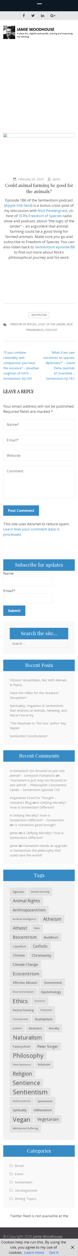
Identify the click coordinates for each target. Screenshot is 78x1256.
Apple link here (18, 205)
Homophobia (20, 1019)
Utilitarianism (43, 1110)
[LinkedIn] (42, 15)
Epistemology (51, 992)
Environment (53, 983)
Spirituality (20, 1110)
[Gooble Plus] (53, 15)
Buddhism (51, 937)
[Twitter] (33, 15)
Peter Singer (47, 1046)
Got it (53, 1252)
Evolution (40, 1000)
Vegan (21, 1119)
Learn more (34, 1252)
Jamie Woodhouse (47, 1236)
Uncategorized (26, 1190)
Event (19, 1174)
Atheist (20, 928)
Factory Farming (23, 1010)
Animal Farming (40, 891)
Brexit (19, 1165)
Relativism (44, 1064)
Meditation (35, 1028)
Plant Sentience (22, 1064)
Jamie (56, 179)
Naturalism (27, 1037)
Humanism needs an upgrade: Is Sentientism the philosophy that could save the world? (39, 850)
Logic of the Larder (51, 324)
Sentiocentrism (22, 1101)
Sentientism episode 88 (55, 246)
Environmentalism (23, 991)
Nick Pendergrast (52, 210)
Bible (37, 928)
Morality (54, 1028)
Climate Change (25, 964)
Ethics (20, 1001)
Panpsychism (21, 1046)
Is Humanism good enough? (35, 825)
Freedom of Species (45, 215)
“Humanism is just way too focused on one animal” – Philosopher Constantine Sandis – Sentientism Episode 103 (38, 785)
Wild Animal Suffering (25, 1128)
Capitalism (19, 946)
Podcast (51, 330)
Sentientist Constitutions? (29, 736)
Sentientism (39, 315)
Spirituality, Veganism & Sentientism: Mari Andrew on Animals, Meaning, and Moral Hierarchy (38, 710)
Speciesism (44, 1101)
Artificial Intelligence (24, 919)
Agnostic (18, 892)
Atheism (52, 919)
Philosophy (28, 1055)
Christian (19, 955)
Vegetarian (48, 1119)
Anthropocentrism (29, 910)
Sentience (26, 1083)
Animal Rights (26, 901)
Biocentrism (25, 937)
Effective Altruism (25, 983)
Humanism (43, 1019)
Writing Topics (25, 1198)
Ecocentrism (26, 974)
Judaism (17, 1028)
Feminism (46, 1010)
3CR (22, 215)
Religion (22, 1073)
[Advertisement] (39, 88)
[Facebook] (24, 15)
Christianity (41, 955)
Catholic (40, 946)
